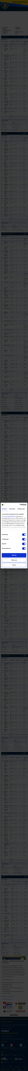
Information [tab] (12, 508)
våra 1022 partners (10, 516)
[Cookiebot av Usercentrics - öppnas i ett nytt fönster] (20, 505)
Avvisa (14, 565)
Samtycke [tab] (4, 508)
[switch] (24, 539)
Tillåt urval (14, 560)
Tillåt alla (14, 555)
